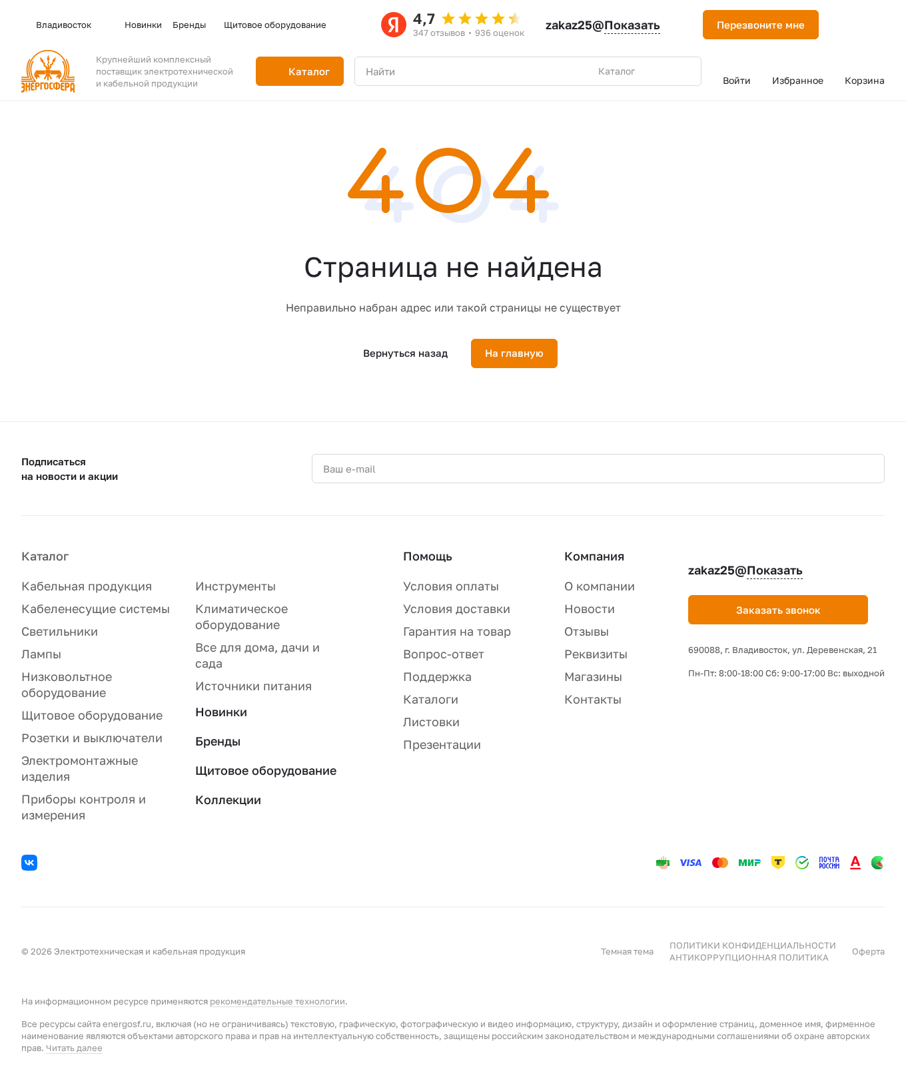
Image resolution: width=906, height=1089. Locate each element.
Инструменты (235, 585)
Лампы (41, 653)
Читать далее (74, 1047)
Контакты (593, 699)
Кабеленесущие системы (95, 608)
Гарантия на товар (457, 631)
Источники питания (253, 685)
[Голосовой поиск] (660, 71)
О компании (599, 585)
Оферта (868, 951)
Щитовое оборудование (92, 715)
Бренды (217, 741)
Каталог (45, 555)
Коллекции (228, 799)
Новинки (221, 711)
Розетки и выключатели (92, 737)
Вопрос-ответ (443, 653)
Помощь (427, 555)
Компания (594, 555)
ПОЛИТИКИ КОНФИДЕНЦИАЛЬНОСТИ (753, 945)
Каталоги (430, 699)
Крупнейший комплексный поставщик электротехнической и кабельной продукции (164, 71)
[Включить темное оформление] (845, 24)
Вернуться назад (405, 353)
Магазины (593, 676)
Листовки (431, 721)
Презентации (442, 744)
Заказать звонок (778, 610)
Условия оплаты (451, 585)
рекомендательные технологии (277, 1001)
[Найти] (684, 71)
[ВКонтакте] (31, 865)
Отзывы (586, 631)
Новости (589, 608)
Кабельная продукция (86, 585)
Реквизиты (596, 653)
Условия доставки (456, 608)
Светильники (59, 631)
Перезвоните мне (761, 25)
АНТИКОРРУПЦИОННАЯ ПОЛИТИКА (749, 957)
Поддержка (437, 676)
